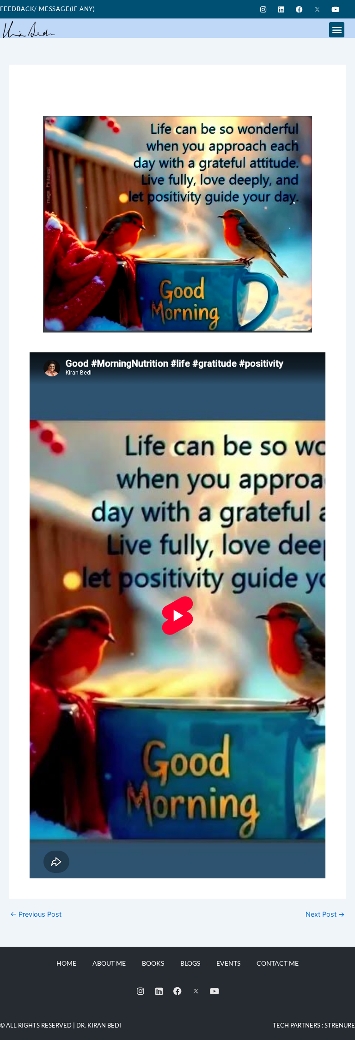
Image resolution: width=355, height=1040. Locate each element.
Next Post (325, 914)
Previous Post (35, 914)
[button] (336, 29)
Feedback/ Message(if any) (47, 8)
